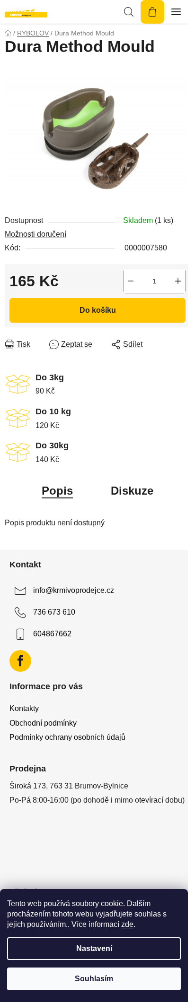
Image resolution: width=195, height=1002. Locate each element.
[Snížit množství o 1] (131, 281)
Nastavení (94, 948)
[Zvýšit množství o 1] (178, 281)
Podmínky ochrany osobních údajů (67, 737)
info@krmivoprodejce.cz (73, 590)
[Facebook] (20, 661)
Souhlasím (94, 979)
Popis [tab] (57, 490)
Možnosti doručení (35, 234)
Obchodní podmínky (43, 723)
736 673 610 (54, 612)
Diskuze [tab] (132, 490)
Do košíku (98, 310)
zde (127, 924)
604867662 (52, 634)
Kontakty (24, 708)
